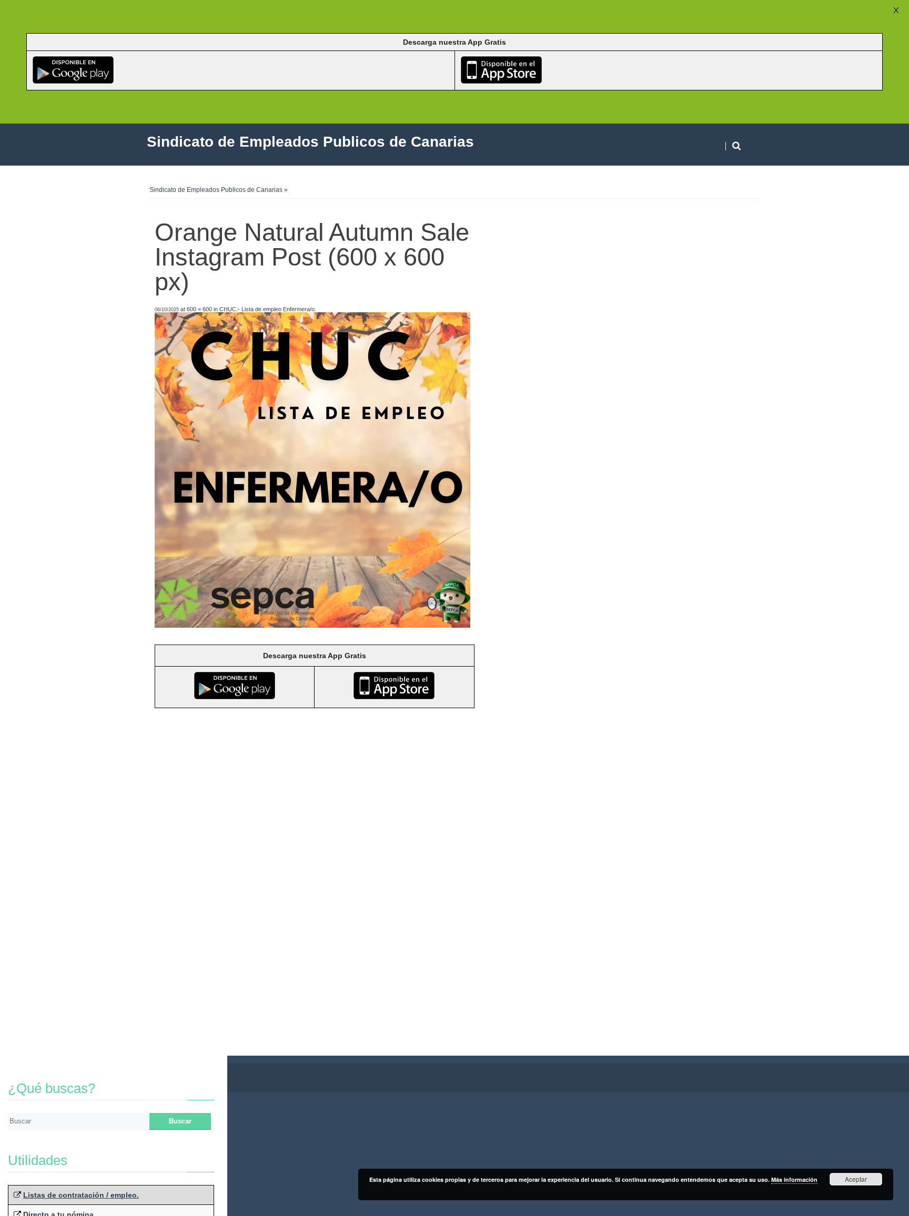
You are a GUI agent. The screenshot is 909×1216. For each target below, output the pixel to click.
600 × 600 (199, 309)
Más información (794, 1179)
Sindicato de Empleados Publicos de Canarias (215, 189)
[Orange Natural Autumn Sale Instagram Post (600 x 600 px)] (312, 624)
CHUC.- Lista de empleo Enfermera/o (267, 309)
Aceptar (856, 1178)
